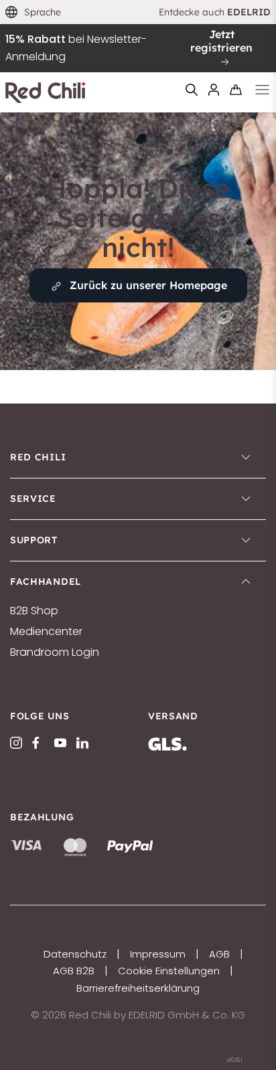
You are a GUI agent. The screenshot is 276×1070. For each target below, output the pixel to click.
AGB (219, 954)
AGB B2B (73, 971)
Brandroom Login (54, 652)
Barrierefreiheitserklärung (138, 988)
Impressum (158, 954)
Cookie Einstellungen (169, 971)
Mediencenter (46, 631)
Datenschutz (75, 954)
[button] (33, 12)
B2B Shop (34, 611)
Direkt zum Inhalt (138, 8)
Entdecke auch (215, 12)
